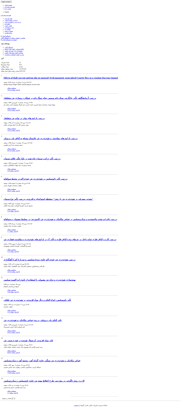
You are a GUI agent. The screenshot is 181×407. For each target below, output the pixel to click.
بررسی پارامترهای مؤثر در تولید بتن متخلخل (24, 118)
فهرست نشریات (10, 7)
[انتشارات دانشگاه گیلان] (9, 40)
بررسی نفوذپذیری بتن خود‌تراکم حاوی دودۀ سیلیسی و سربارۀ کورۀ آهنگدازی (40, 259)
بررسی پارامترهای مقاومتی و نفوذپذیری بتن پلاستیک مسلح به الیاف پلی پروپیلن (41, 138)
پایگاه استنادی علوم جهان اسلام (14, 49)
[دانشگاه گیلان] (6, 36)
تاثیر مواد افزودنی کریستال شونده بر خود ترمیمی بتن (28, 340)
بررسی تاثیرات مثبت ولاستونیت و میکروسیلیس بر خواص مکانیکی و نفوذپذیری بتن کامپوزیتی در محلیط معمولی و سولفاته (60, 219)
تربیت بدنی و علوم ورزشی (13, 22)
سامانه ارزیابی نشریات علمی (14, 51)
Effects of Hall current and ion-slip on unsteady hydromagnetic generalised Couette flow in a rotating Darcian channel (61, 78)
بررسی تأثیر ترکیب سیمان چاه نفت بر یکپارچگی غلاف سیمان (32, 158)
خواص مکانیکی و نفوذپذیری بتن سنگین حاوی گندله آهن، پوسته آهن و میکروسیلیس (42, 360)
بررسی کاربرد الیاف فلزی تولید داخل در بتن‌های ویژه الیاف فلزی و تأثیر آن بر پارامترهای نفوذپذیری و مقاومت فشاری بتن (60, 239)
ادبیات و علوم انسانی (11, 20)
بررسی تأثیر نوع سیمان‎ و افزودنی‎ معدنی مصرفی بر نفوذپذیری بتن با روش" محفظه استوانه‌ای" (48, 199)
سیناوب (76, 405)
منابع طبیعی (8, 33)
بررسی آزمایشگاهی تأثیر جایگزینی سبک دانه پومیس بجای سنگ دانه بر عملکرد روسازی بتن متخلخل (50, 98)
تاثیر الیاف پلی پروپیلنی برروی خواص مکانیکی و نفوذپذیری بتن (33, 320)
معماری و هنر (9, 31)
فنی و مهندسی (9, 27)
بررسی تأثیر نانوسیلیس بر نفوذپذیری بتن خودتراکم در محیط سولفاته (35, 179)
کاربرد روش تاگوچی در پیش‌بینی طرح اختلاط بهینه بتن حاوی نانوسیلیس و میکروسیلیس (44, 381)
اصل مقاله (13, 90)
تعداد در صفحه (6, 398)
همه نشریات (8, 18)
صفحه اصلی (8, 5)
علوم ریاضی (8, 26)
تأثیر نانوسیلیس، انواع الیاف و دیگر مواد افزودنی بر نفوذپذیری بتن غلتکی (37, 300)
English (7, 12)
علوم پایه (7, 24)
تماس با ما (8, 9)
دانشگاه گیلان (9, 47)
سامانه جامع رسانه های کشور (14, 53)
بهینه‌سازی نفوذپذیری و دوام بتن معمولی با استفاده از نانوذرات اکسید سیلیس (40, 280)
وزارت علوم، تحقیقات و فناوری (14, 54)
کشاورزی (8, 29)
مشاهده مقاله (11, 88)
